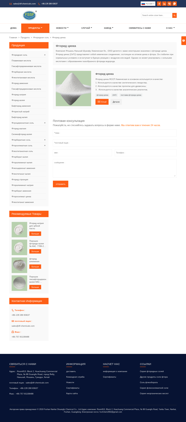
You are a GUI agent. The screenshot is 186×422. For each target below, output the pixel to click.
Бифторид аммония (21, 106)
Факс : (12, 394)
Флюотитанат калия (21, 174)
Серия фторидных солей (152, 371)
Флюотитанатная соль (22, 151)
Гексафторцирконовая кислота (26, 89)
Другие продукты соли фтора (154, 377)
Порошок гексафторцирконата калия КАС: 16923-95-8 (37, 279)
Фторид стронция (20, 179)
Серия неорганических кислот (154, 393)
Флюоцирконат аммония (23, 168)
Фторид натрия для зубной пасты (36, 226)
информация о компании (115, 371)
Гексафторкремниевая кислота (26, 66)
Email (102, 101)
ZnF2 (114, 95)
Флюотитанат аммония (23, 202)
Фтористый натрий (20, 111)
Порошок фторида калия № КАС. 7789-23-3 (37, 243)
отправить (60, 184)
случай (85, 28)
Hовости (70, 382)
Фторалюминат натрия (22, 185)
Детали (116, 102)
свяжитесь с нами (140, 28)
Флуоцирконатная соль (23, 123)
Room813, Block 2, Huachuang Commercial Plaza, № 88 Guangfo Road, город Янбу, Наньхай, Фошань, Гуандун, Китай (37, 374)
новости (61, 28)
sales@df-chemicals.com (24, 4)
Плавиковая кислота (21, 60)
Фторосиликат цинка (21, 196)
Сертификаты (72, 388)
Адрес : (12, 371)
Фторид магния (19, 128)
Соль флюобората (149, 382)
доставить (71, 371)
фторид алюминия (34, 260)
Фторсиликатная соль (22, 145)
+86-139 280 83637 (49, 4)
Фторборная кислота (21, 72)
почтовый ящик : (17, 382)
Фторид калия (18, 100)
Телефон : (14, 388)
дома (13, 28)
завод (107, 28)
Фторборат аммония (21, 191)
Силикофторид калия (22, 134)
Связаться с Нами (22, 364)
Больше (35, 233)
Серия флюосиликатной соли (154, 388)
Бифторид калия (19, 117)
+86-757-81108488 (20, 337)
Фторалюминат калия (22, 162)
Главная (13, 37)
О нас (169, 28)
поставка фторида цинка (131, 95)
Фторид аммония (20, 83)
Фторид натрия (19, 94)
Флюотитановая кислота (23, 77)
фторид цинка (102, 95)
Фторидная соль (41, 37)
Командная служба (75, 377)
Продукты (34, 28)
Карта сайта (72, 393)
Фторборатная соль (21, 140)
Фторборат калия (20, 157)
